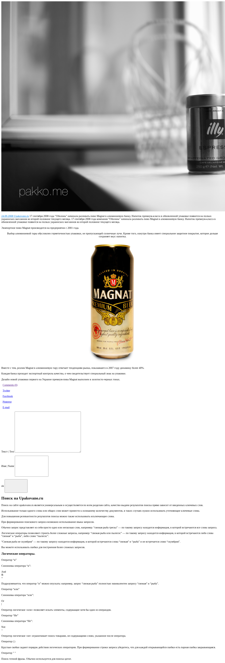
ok (2, 486)
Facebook (8, 396)
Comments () (10, 385)
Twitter (6, 390)
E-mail (6, 407)
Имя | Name (7, 466)
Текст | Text (7, 451)
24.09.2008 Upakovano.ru (15, 216)
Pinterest (7, 401)
